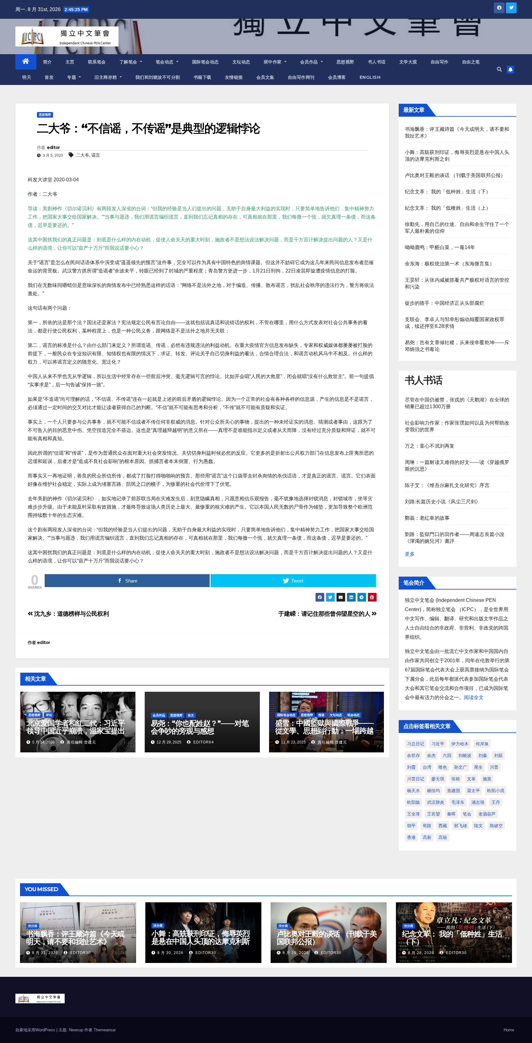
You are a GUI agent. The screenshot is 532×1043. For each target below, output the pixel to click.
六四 (447, 755)
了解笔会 (129, 62)
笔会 (467, 813)
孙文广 (460, 767)
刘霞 (411, 767)
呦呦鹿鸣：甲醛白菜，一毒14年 (440, 247)
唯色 (442, 767)
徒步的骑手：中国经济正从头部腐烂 (445, 303)
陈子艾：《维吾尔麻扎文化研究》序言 (447, 485)
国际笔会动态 (205, 62)
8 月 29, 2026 (296, 953)
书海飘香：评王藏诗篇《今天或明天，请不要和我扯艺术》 (75, 937)
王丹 (495, 802)
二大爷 (82, 155)
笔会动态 (165, 62)
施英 (487, 778)
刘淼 (482, 755)
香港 (411, 837)
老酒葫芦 (487, 813)
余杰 (431, 755)
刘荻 (498, 755)
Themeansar (105, 1030)
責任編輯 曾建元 (81, 742)
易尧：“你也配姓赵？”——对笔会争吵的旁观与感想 (200, 727)
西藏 (442, 825)
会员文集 (265, 77)
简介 (47, 62)
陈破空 (496, 825)
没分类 (32, 926)
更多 (410, 554)
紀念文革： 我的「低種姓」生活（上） (448, 208)
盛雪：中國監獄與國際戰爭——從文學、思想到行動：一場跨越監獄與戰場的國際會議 (324, 731)
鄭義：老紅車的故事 (427, 518)
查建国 (453, 790)
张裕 (455, 778)
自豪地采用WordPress (35, 1030)
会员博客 (337, 77)
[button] (499, 69)
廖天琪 (437, 778)
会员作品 (310, 62)
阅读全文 (474, 697)
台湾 (427, 767)
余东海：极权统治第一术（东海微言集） (450, 263)
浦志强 (477, 802)
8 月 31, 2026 (45, 953)
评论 (49, 715)
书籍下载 (203, 77)
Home (509, 1030)
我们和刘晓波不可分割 (157, 77)
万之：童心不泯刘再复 (430, 446)
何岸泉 (482, 743)
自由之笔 (471, 62)
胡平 (411, 825)
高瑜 (442, 837)
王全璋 (413, 813)
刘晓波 (464, 755)
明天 (26, 77)
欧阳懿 (413, 802)
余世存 (413, 755)
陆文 (478, 825)
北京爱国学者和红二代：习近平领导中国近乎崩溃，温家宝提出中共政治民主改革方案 (75, 731)
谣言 (95, 155)
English (370, 77)
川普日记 (415, 778)
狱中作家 (273, 62)
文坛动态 (241, 62)
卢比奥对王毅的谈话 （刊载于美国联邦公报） (455, 175)
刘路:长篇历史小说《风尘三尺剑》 (443, 501)
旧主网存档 (106, 77)
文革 (471, 778)
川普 (494, 767)
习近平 (437, 743)
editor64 (203, 742)
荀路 (427, 825)
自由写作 (440, 62)
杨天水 (413, 790)
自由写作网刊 (301, 77)
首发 (49, 77)
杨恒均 (433, 790)
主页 (70, 62)
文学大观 (408, 62)
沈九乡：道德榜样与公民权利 (71, 613)
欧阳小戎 (495, 790)
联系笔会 (97, 62)
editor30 (80, 953)
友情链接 (234, 77)
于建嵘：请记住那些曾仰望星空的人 (324, 613)
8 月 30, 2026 (170, 953)
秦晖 (451, 813)
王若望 (433, 813)
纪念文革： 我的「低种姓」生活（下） (448, 191)
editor (53, 147)
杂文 (191, 715)
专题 (72, 77)
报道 (321, 715)
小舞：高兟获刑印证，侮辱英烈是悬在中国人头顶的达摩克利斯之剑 (200, 941)
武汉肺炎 (435, 802)
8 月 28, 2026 (421, 953)
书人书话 (377, 62)
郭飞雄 (460, 825)
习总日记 (415, 743)
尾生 (478, 767)
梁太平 (473, 790)
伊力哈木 (460, 743)
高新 (427, 837)
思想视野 (345, 62)
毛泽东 (457, 802)
